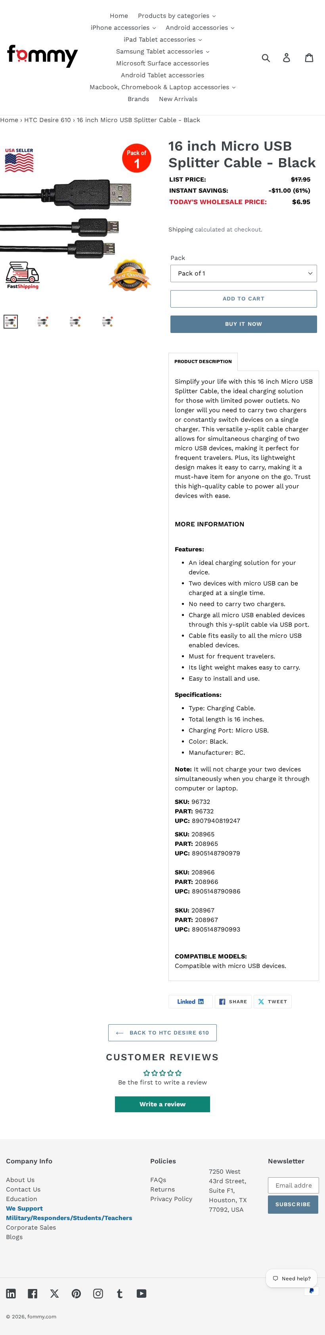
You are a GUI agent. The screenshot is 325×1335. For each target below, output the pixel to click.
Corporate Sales (31, 1227)
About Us (20, 1180)
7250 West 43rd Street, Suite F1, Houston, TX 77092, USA (228, 1190)
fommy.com (41, 1317)
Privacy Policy (171, 1199)
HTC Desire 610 (47, 120)
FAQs (158, 1180)
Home (9, 120)
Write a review (162, 1104)
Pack (177, 258)
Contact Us (23, 1189)
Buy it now (243, 324)
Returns (162, 1189)
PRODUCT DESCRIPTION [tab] (203, 361)
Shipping (180, 229)
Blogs (14, 1237)
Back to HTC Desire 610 (169, 1032)
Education (21, 1199)
